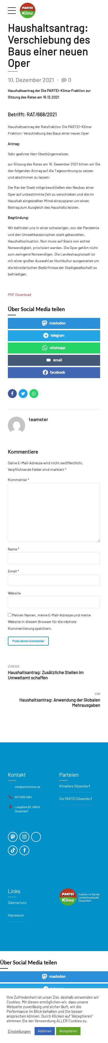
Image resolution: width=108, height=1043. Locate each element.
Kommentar (18, 479)
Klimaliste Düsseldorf (74, 786)
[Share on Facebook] (12, 393)
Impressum (16, 915)
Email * (13, 571)
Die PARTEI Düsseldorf (75, 799)
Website (14, 593)
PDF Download (19, 294)
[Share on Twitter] (23, 393)
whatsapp (57, 348)
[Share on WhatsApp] (33, 393)
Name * (13, 549)
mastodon (57, 323)
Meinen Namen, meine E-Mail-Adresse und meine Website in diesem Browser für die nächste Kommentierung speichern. (49, 621)
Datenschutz (17, 903)
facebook (57, 372)
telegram (57, 336)
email (57, 360)
